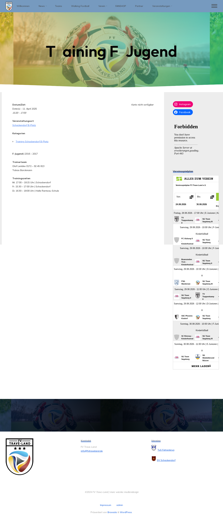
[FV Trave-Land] (9, 6)
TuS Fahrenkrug (166, 449)
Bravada (112, 512)
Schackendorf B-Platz (24, 125)
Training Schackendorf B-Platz (32, 141)
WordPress (126, 512)
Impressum (105, 505)
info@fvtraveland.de (92, 450)
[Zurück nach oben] (210, 510)
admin (119, 505)
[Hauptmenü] (214, 6)
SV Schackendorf (166, 460)
